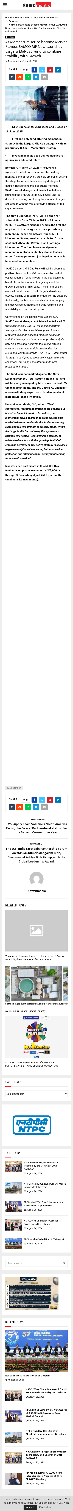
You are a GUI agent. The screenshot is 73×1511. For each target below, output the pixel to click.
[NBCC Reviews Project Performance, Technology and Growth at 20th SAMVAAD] (13, 1166)
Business (10, 37)
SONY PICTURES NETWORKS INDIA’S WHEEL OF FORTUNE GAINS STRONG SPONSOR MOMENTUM (31, 1064)
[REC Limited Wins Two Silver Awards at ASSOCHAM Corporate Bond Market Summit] (13, 1206)
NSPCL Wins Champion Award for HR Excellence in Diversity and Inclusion (46, 1391)
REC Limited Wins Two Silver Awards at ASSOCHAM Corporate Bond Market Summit (46, 1413)
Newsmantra (14, 61)
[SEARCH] (64, 1263)
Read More (45, 1507)
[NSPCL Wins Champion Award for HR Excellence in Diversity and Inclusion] (13, 1224)
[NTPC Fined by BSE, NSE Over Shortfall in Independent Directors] (13, 1187)
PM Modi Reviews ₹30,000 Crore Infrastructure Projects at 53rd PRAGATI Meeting (44, 1476)
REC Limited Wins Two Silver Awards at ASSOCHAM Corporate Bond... (44, 1203)
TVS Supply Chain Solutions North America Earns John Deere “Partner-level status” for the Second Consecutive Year (36, 828)
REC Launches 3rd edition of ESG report (44, 1239)
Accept (30, 1507)
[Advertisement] (36, 631)
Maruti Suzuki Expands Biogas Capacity (25, 1011)
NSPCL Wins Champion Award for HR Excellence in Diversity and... (42, 1222)
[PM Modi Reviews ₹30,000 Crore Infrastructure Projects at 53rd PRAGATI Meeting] (13, 1479)
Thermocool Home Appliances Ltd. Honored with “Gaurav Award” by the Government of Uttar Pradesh (34, 957)
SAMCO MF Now (14, 788)
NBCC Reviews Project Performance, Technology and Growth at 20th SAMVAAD (42, 1166)
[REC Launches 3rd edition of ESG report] (13, 1243)
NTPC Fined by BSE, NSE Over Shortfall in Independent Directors (45, 1185)
